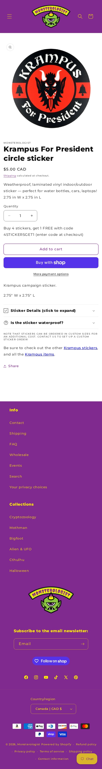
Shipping (10, 175)
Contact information (53, 758)
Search (15, 476)
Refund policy (86, 744)
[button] (9, 16)
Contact (16, 423)
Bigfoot (16, 538)
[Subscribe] (83, 644)
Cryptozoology (22, 517)
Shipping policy (80, 751)
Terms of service (52, 751)
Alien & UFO (20, 549)
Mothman (18, 528)
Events (15, 465)
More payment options (51, 274)
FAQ (13, 444)
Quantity (11, 206)
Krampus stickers (80, 348)
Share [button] (13, 366)
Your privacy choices (28, 487)
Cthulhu (16, 560)
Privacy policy (24, 751)
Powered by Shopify (56, 744)
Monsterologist (28, 744)
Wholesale (19, 455)
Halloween (19, 571)
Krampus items (39, 354)
